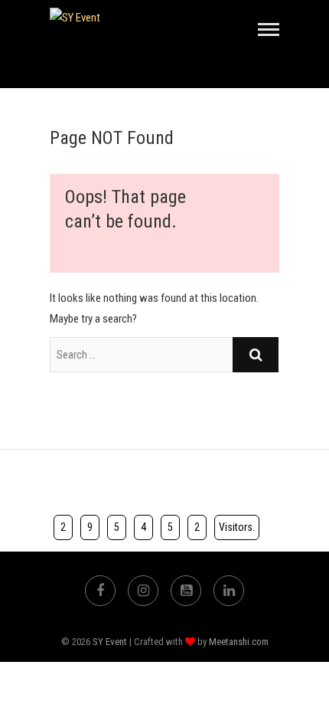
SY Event (110, 641)
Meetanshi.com (239, 641)
